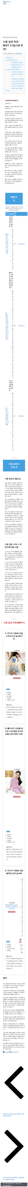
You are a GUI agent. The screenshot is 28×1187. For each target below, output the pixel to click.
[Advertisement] (14, 19)
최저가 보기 (17, 678)
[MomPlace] (6, 1)
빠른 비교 (9, 57)
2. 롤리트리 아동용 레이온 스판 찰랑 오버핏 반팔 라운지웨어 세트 (18, 81)
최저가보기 (21, 243)
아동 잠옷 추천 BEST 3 (13, 69)
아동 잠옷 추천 (15, 1052)
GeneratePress (7, 1185)
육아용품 (6, 1052)
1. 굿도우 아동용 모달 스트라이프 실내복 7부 (17, 74)
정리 (8, 90)
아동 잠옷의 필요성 (17, 62)
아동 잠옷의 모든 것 (12, 60)
